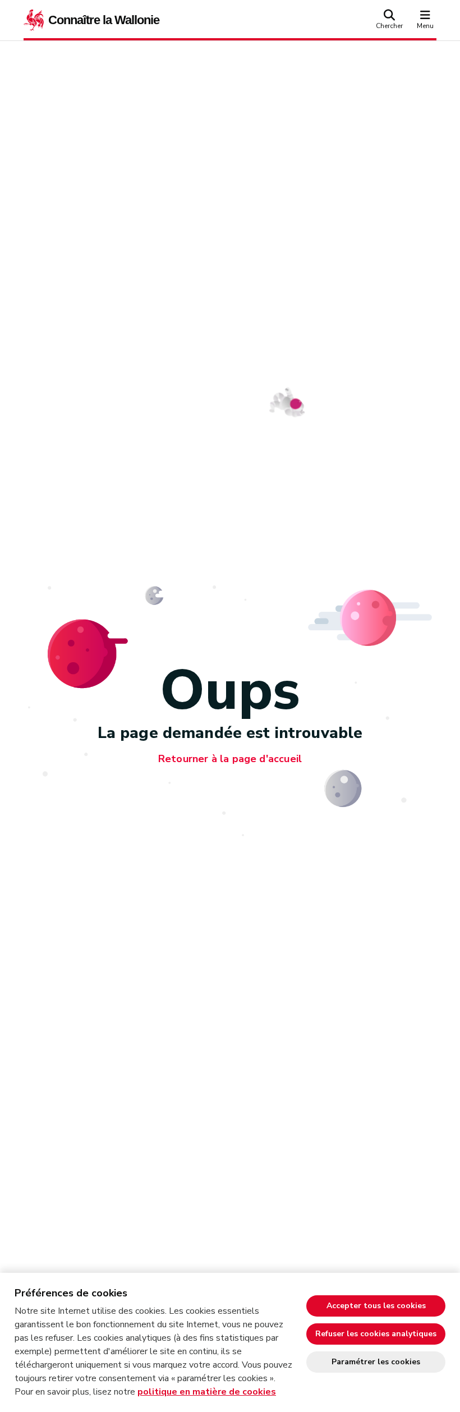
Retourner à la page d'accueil (230, 759)
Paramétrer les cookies (376, 1361)
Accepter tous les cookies (376, 1305)
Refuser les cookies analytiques (375, 1333)
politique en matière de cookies (206, 1392)
